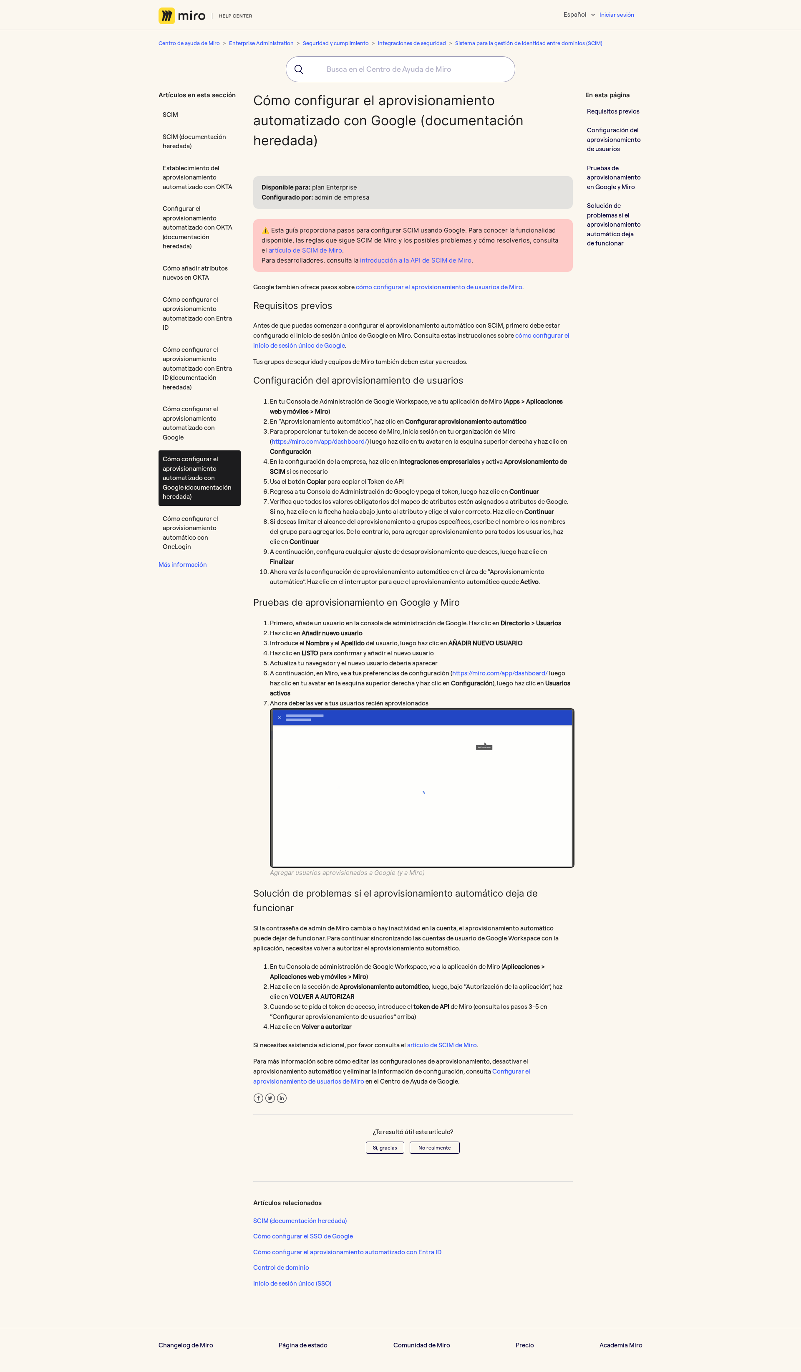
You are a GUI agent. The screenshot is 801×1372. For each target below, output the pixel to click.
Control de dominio (281, 1267)
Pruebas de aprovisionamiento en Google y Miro (614, 177)
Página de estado (303, 1345)
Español (576, 14)
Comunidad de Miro (421, 1345)
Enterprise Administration (261, 43)
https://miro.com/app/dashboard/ (319, 441)
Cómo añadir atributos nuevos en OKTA (195, 273)
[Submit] (296, 69)
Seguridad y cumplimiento (336, 43)
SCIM (170, 115)
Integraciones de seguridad (412, 43)
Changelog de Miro (186, 1345)
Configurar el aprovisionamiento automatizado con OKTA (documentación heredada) (197, 227)
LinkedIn (282, 1098)
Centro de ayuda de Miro (189, 43)
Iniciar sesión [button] (616, 14)
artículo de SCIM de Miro (305, 250)
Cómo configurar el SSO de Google (303, 1236)
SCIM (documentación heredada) (194, 141)
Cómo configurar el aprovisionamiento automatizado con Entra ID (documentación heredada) (197, 368)
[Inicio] (205, 16)
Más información (183, 565)
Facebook (258, 1098)
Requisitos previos (613, 111)
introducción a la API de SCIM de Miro (415, 260)
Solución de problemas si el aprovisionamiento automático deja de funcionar (614, 224)
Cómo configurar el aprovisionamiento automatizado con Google (190, 423)
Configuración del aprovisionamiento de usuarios (614, 139)
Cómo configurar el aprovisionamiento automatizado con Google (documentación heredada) (197, 477)
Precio (525, 1345)
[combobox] (400, 69)
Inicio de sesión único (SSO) (292, 1283)
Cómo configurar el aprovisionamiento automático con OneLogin (190, 533)
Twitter (270, 1098)
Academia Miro (620, 1345)
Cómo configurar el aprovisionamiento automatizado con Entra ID (197, 314)
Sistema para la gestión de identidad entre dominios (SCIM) (528, 43)
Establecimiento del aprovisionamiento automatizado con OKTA (197, 177)
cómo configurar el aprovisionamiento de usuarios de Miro (439, 287)
